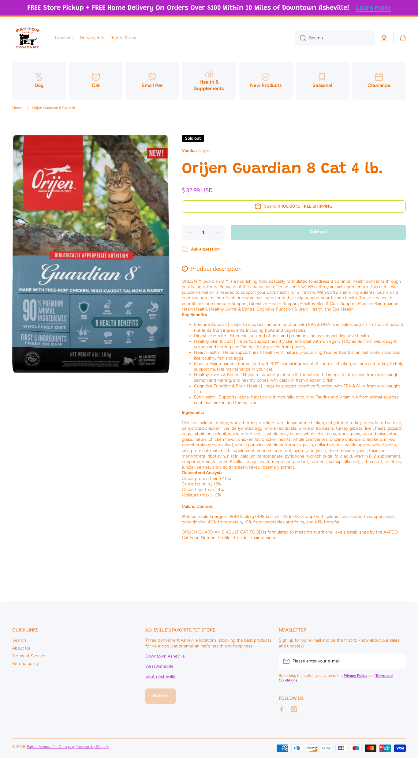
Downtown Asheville (165, 656)
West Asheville (159, 666)
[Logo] (27, 38)
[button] (403, 38)
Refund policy (25, 663)
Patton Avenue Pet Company (51, 747)
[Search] (300, 38)
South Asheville (160, 676)
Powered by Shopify (92, 747)
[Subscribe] (398, 661)
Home (17, 108)
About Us (21, 648)
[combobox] (335, 38)
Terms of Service (28, 655)
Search (19, 640)
